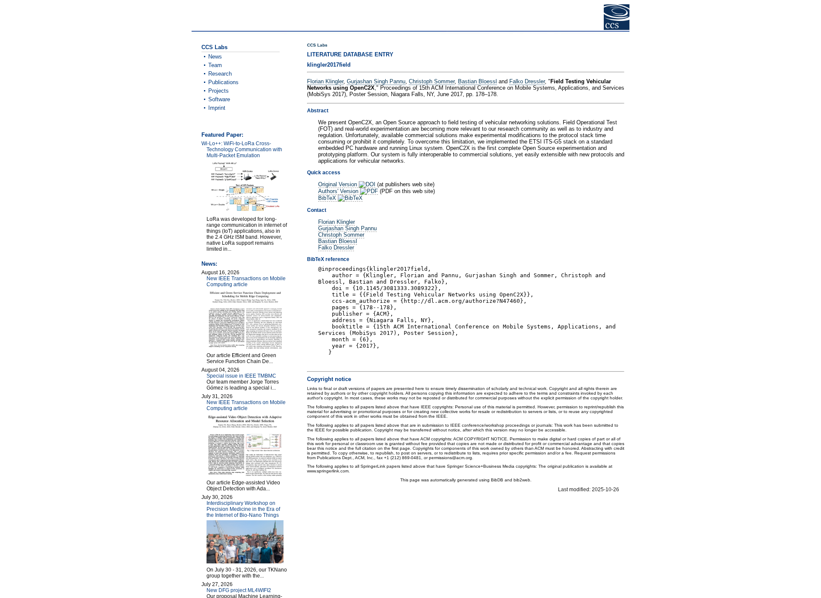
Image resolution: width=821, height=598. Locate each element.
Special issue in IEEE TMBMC (241, 376)
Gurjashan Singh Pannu (376, 81)
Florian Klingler (325, 81)
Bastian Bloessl (477, 81)
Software (219, 99)
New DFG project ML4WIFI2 (239, 590)
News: (209, 264)
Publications (223, 82)
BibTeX (328, 198)
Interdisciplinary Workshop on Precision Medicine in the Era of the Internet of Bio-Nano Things (243, 509)
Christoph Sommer (432, 81)
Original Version (338, 184)
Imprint (216, 108)
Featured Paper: (222, 135)
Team (215, 65)
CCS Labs (317, 45)
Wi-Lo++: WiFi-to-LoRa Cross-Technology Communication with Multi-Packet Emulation (241, 149)
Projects (218, 91)
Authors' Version (339, 191)
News (215, 56)
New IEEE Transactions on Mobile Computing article (246, 281)
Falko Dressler (527, 81)
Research (220, 73)
